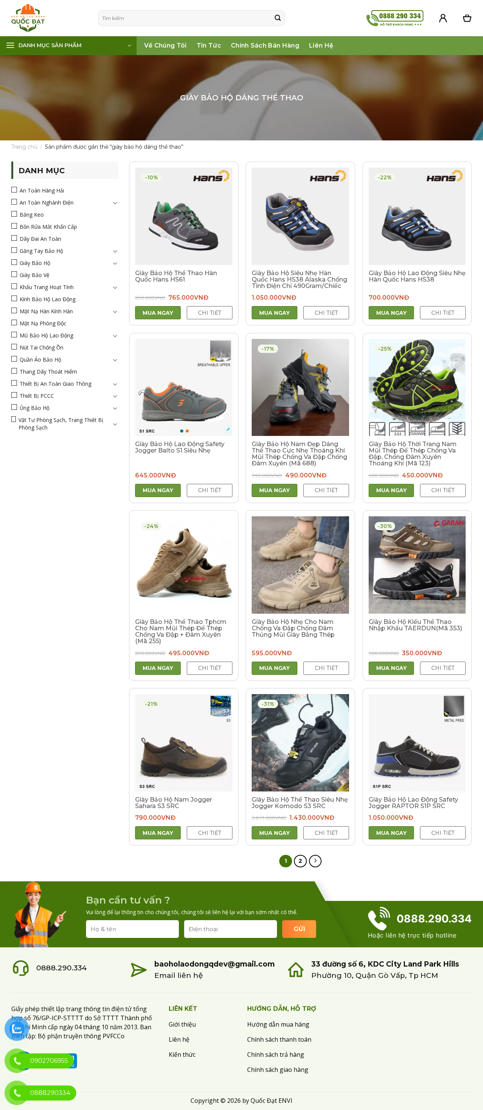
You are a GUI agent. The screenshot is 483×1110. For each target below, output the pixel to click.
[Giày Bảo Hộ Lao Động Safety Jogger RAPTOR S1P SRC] (417, 742)
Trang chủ (24, 146)
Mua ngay (158, 312)
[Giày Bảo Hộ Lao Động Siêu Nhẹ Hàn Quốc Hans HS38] (417, 216)
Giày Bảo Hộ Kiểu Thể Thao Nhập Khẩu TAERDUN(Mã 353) (415, 625)
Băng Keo (32, 214)
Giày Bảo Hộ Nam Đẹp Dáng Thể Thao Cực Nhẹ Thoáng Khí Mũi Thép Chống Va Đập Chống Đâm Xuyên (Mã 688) (299, 453)
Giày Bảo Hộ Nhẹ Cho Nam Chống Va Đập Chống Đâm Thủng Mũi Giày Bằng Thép (293, 628)
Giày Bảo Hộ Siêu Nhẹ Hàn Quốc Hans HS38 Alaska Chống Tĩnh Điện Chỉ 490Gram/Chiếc (299, 279)
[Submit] (277, 18)
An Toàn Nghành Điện (47, 202)
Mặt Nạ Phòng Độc (43, 323)
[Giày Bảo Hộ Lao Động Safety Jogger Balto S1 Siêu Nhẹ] (183, 387)
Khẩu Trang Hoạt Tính (47, 287)
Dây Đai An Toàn (40, 238)
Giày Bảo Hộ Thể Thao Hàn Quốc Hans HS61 (176, 276)
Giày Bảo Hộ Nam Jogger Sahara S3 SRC (173, 802)
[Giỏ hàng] (467, 18)
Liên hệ (321, 45)
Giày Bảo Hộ (35, 262)
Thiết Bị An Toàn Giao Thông (55, 383)
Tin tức (209, 45)
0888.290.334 (61, 968)
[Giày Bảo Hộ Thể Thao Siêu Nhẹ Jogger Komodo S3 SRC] (300, 742)
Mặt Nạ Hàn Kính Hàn (46, 311)
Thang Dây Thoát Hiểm (48, 371)
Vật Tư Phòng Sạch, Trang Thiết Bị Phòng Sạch (60, 423)
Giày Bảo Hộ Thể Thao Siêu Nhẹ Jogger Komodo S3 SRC (300, 802)
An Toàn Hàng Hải (42, 190)
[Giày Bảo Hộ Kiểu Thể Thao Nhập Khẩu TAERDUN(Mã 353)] (417, 565)
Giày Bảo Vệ (34, 275)
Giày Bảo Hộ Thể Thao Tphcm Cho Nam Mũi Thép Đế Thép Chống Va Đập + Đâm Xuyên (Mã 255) (180, 631)
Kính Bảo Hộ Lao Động (47, 299)
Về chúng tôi (165, 45)
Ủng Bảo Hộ (34, 407)
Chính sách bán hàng (265, 45)
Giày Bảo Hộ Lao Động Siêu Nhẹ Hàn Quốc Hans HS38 (417, 276)
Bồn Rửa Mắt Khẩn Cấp (48, 226)
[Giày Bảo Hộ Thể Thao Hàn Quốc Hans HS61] (183, 216)
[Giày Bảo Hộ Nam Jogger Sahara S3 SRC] (183, 742)
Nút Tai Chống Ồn (41, 347)
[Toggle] (115, 202)
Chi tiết (209, 312)
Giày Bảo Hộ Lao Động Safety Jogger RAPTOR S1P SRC (413, 802)
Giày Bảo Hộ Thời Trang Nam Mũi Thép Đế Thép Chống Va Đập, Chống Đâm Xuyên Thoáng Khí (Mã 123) (413, 453)
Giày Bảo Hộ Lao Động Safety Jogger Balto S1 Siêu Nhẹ (180, 447)
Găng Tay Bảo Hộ (41, 250)
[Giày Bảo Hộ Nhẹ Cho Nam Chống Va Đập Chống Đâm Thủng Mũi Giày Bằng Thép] (300, 565)
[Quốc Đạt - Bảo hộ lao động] (49, 18)
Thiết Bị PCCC (37, 395)
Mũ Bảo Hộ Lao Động (46, 335)
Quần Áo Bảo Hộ (40, 359)
